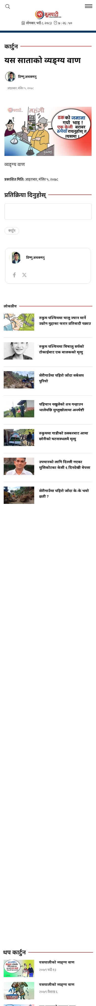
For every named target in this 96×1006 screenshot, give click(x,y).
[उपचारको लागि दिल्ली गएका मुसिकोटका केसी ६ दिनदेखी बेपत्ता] (19, 466)
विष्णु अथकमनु (27, 76)
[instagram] (24, 275)
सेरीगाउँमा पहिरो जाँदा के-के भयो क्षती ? (64, 493)
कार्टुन (11, 231)
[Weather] (8, 6)
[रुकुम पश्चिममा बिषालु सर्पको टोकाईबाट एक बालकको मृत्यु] (19, 351)
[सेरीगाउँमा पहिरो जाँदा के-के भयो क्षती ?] (19, 495)
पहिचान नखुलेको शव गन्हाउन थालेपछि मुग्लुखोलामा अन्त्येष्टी (61, 407)
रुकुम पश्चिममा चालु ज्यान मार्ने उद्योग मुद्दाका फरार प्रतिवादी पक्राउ (65, 320)
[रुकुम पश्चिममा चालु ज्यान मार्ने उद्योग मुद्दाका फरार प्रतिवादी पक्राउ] (19, 322)
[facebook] (14, 275)
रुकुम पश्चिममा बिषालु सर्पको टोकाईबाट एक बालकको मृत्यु (61, 349)
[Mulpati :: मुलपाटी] (48, 14)
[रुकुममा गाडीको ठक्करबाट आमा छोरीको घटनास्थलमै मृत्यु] (19, 437)
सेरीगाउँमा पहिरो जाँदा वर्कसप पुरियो (61, 378)
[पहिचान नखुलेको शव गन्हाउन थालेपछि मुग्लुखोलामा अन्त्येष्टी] (19, 408)
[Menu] (88, 6)
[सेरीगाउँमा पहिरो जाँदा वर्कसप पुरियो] (19, 379)
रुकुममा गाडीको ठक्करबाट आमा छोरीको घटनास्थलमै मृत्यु (63, 435)
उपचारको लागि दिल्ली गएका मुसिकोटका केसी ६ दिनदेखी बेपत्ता (64, 464)
